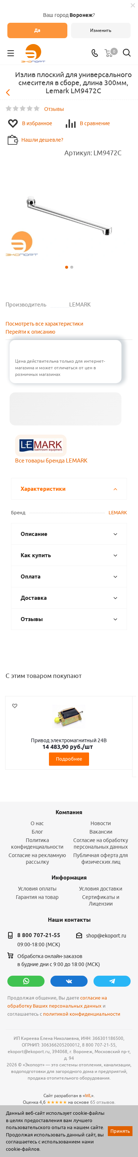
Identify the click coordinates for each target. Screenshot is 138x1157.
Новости (101, 823)
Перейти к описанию (30, 332)
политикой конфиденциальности (81, 1014)
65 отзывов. (103, 1102)
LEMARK (118, 512)
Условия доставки (100, 889)
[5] (36, 109)
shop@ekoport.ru (106, 936)
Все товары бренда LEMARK (51, 460)
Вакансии (100, 832)
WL (88, 1095)
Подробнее (69, 759)
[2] (16, 109)
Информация (69, 877)
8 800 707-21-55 (38, 935)
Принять (120, 1131)
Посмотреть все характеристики (44, 324)
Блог (37, 832)
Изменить (100, 30)
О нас (37, 823)
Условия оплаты (37, 889)
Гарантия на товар (37, 897)
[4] (29, 109)
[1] (9, 109)
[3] (23, 109)
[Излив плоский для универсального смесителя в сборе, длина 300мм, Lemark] (69, 219)
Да (37, 30)
